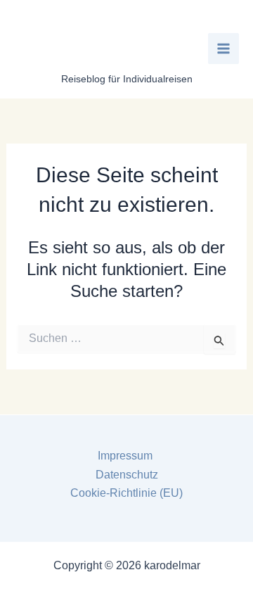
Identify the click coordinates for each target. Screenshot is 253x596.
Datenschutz (127, 475)
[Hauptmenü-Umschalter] (223, 48)
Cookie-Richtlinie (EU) (126, 493)
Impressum (126, 456)
